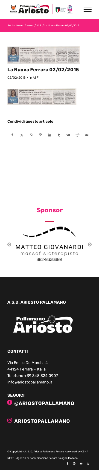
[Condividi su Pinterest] (40, 135)
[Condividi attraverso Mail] (86, 135)
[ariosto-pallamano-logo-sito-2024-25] (41, 9)
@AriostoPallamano (44, 403)
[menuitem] (85, 9)
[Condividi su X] (21, 135)
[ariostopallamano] (9, 420)
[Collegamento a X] (88, 463)
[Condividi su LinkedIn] (49, 135)
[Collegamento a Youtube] (81, 463)
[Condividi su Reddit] (77, 135)
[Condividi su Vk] (68, 135)
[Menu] (85, 9)
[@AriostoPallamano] (9, 402)
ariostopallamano (42, 421)
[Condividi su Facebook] (12, 135)
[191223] (43, 54)
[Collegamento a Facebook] (67, 463)
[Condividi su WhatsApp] (30, 135)
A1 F (35, 77)
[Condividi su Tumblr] (58, 135)
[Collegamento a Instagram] (74, 463)
